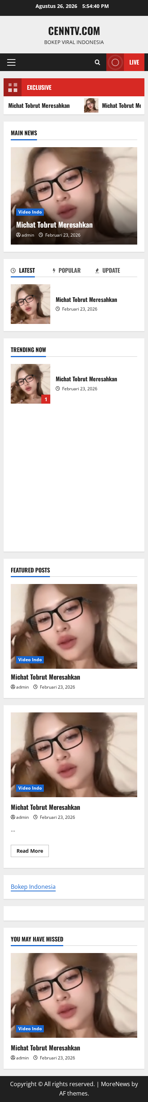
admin (28, 235)
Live (134, 62)
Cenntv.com (74, 30)
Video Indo (30, 212)
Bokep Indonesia (33, 887)
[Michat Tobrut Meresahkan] (74, 196)
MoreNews (115, 1084)
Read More (33, 852)
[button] (11, 62)
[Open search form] (97, 62)
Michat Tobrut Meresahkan (30, 304)
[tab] (32, 271)
